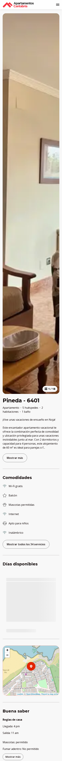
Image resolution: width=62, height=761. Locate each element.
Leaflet (20, 694)
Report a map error (49, 694)
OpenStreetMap (33, 694)
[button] (35, 675)
